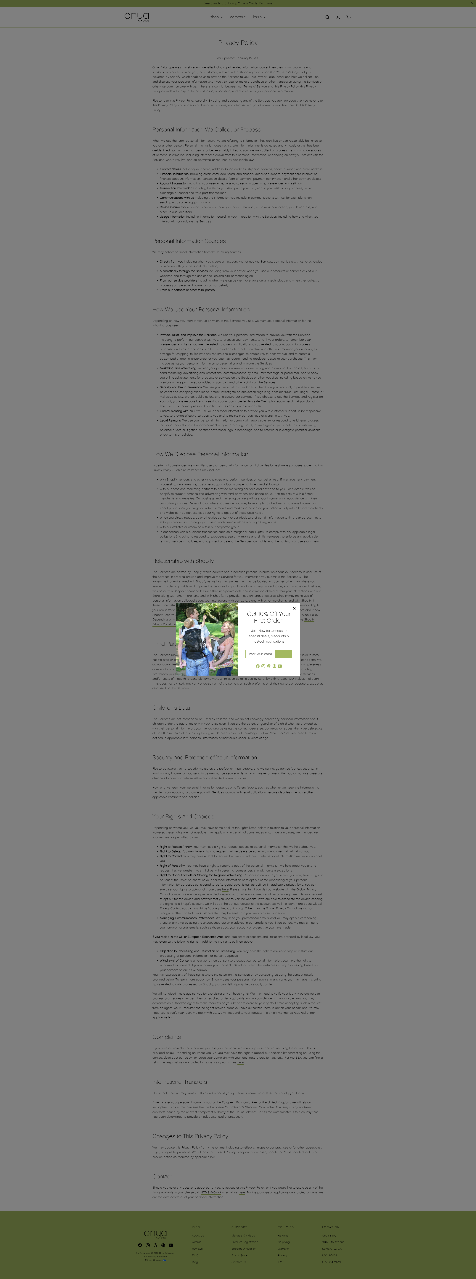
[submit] (284, 654)
